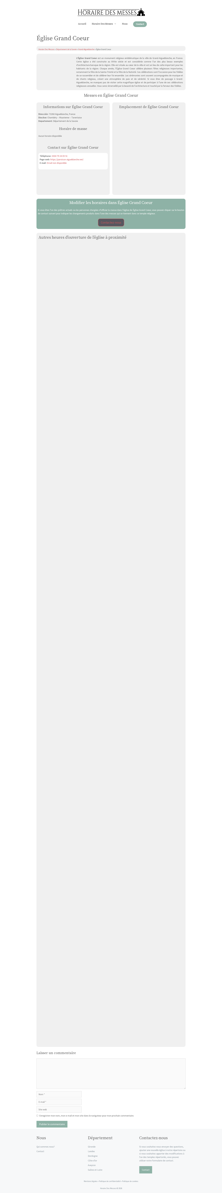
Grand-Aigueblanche (86, 49)
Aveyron (92, 1165)
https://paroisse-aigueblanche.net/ (67, 159)
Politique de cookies (130, 1181)
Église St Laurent (111, 685)
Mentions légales (90, 1181)
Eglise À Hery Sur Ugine (111, 507)
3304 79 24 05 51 (60, 155)
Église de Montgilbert (111, 418)
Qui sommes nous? (45, 1146)
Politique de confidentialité (110, 1181)
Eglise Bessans (111, 1041)
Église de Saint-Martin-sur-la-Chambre (111, 596)
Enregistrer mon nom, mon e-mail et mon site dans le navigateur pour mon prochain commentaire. (86, 1115)
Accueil (82, 23)
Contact (140, 24)
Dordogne (93, 1155)
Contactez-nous (111, 222)
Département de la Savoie (66, 49)
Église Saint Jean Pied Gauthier (111, 863)
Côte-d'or (92, 1160)
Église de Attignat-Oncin (111, 952)
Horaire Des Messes (102, 23)
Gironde (91, 1146)
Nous (124, 23)
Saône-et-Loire (95, 1169)
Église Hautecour (111, 329)
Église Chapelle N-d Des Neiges (111, 774)
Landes (91, 1151)
